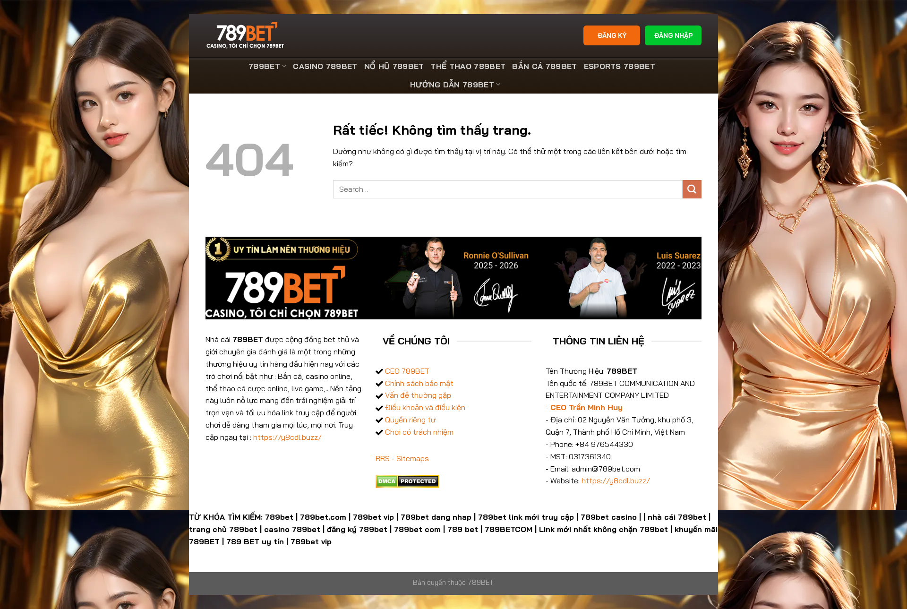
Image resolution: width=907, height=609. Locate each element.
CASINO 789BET (325, 66)
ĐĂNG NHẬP (673, 35)
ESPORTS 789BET (620, 66)
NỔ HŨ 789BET (394, 66)
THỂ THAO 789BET (467, 66)
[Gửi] (692, 189)
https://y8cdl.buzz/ (287, 437)
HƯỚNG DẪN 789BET (452, 84)
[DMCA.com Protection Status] (407, 480)
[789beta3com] (246, 35)
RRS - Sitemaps (402, 458)
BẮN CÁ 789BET (544, 66)
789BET (264, 66)
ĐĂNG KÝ (612, 35)
